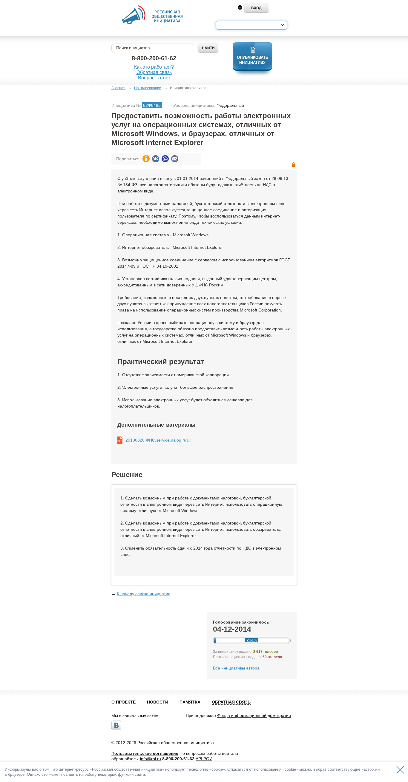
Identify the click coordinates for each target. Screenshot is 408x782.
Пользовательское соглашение (144, 753)
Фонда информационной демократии (254, 715)
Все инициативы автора (236, 668)
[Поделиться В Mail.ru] (165, 158)
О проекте (123, 702)
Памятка (190, 702)
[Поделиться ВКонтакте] (155, 158)
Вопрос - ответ (154, 77)
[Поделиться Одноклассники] (146, 158)
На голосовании (147, 88)
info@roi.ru (150, 758)
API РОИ (204, 758)
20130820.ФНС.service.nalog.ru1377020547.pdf (159, 440)
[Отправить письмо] (175, 158)
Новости (157, 702)
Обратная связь (154, 72)
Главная (118, 88)
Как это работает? (154, 67)
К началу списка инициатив (143, 593)
